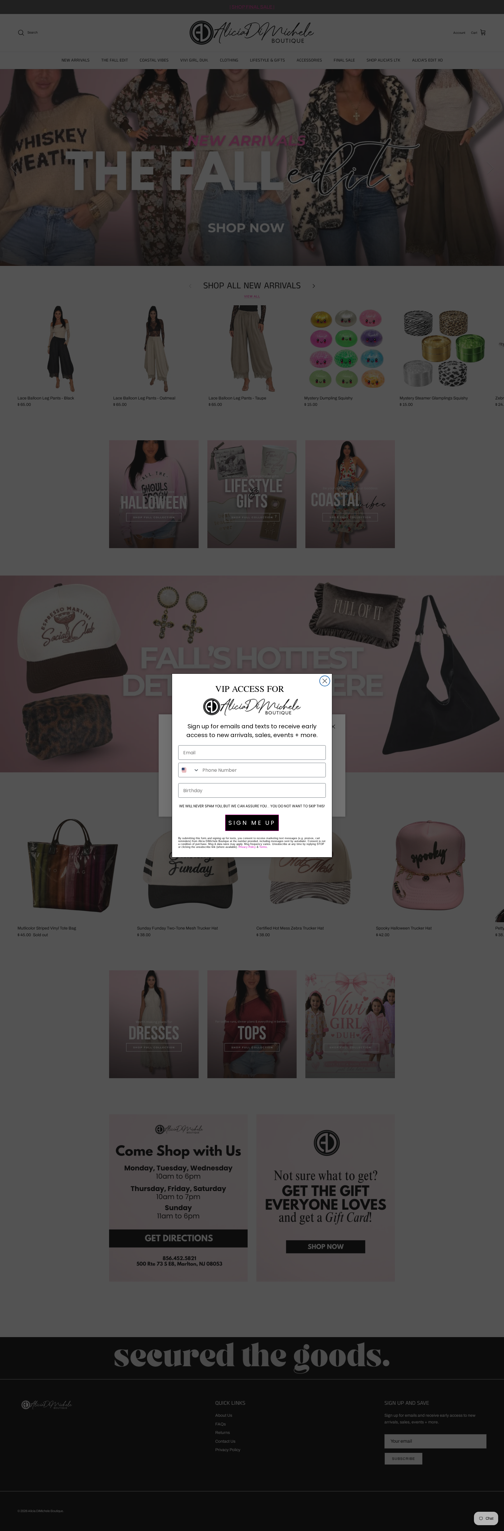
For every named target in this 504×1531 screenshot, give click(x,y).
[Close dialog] (325, 681)
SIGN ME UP (252, 823)
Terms (263, 847)
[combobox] (189, 770)
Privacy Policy (247, 847)
